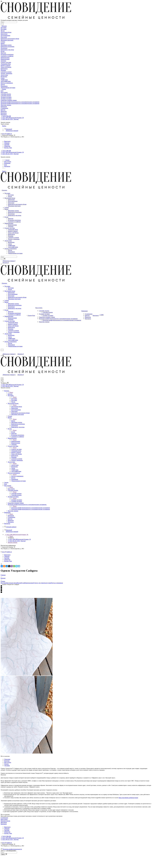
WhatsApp (7, 146)
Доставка (7, 765)
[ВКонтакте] (2, 566)
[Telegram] (19, 566)
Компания (11, 515)
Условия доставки (16, 500)
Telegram (6, 143)
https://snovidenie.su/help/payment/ (128, 797)
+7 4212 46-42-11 (10, 119)
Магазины (4, 822)
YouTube (6, 144)
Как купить (11, 488)
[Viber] (12, 566)
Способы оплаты (16, 493)
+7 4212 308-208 (6, 116)
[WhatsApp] (14, 566)
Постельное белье (16, 406)
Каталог (10, 394)
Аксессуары (14, 465)
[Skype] (16, 566)
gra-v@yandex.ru (7, 133)
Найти (3, 854)
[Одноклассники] (4, 566)
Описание (7, 759)
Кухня (13, 432)
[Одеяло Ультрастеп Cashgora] (27, 675)
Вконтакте (7, 141)
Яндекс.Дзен (8, 147)
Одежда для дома (16, 449)
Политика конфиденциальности (12, 849)
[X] (9, 566)
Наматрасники (15, 441)
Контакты (4, 824)
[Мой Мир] (7, 566)
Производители (5, 821)
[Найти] (2, 24)
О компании (4, 817)
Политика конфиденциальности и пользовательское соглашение (30, 507)
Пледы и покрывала (17, 476)
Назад (11, 392)
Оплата (6, 764)
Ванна (13, 421)
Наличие (7, 761)
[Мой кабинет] (1, 352)
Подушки (14, 398)
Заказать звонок (12, 542)
